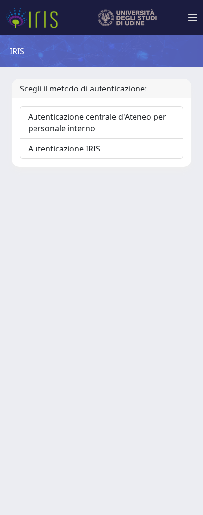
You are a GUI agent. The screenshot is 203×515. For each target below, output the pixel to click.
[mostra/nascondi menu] (192, 18)
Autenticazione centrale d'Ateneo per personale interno (97, 122)
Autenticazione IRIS (64, 148)
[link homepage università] (127, 18)
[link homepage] (36, 18)
